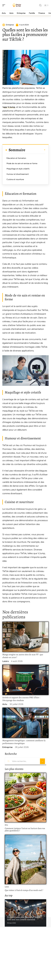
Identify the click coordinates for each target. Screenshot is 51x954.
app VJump (9, 107)
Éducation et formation (16, 158)
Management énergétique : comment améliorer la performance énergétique (23, 742)
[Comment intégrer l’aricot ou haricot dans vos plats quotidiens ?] (25, 797)
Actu (4, 704)
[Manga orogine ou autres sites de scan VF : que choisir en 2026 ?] (25, 637)
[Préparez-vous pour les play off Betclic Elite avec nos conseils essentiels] (25, 913)
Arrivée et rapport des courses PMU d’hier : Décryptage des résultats (21, 699)
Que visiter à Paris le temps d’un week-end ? (24, 890)
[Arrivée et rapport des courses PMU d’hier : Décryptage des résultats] (25, 680)
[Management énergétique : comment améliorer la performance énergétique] (25, 723)
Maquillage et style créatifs (18, 169)
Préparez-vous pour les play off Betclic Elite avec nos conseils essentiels (24, 918)
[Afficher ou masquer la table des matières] (35, 149)
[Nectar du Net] (17, 5)
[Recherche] (40, 5)
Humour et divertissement (18, 174)
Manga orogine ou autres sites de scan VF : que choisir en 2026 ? (22, 656)
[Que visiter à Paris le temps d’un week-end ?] (25, 859)
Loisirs (5, 661)
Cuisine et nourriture (15, 179)
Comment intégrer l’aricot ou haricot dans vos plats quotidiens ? (25, 829)
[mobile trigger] (4, 5)
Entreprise (7, 747)
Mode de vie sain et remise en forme (22, 163)
